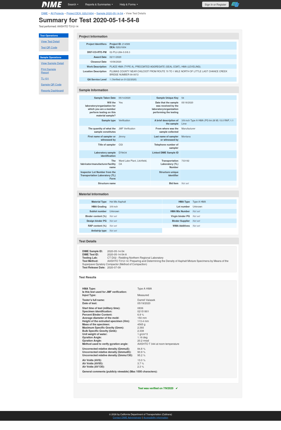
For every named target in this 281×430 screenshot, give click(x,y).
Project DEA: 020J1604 (80, 13)
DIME (44, 13)
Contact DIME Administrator (127, 417)
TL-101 (45, 78)
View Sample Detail (52, 63)
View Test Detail (50, 41)
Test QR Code (49, 47)
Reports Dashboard (52, 90)
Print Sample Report (48, 70)
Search (72, 4)
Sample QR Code (51, 84)
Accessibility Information (155, 417)
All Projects (57, 13)
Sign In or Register (215, 4)
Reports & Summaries (98, 4)
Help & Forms (128, 4)
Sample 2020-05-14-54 (109, 13)
